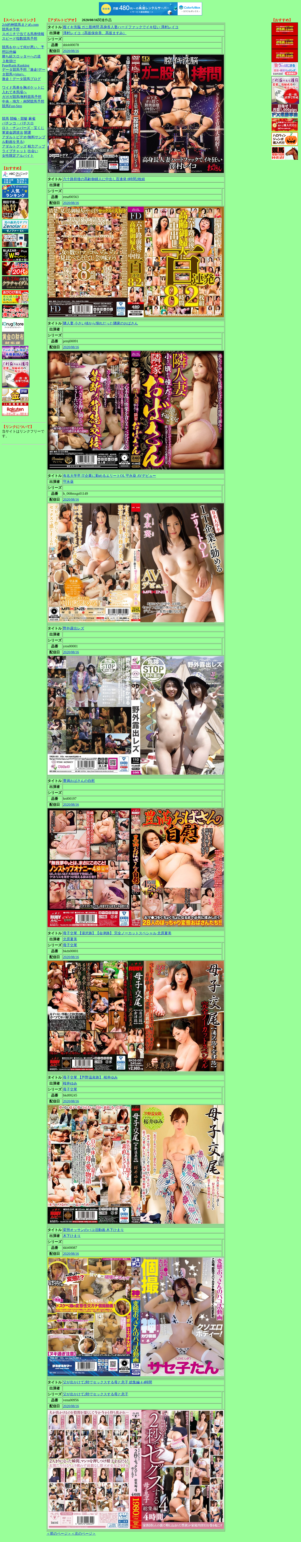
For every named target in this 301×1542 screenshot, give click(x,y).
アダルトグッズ (14, 146)
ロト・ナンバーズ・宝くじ (23, 128)
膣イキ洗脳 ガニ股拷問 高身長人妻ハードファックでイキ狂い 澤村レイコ (120, 27)
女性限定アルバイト (18, 155)
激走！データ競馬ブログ (21, 79)
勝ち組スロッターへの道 (21, 56)
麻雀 (31, 118)
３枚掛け (9, 61)
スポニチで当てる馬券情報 (23, 34)
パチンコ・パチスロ (18, 123)
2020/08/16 (71, 51)
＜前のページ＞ (58, 1533)
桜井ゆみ (70, 1083)
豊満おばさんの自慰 (79, 781)
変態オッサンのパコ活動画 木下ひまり (93, 1230)
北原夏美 (70, 939)
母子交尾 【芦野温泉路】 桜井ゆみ (90, 1077)
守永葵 (68, 481)
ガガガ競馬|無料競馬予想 (21, 97)
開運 (27, 132)
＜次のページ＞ (83, 1533)
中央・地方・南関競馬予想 (23, 101)
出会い (33, 151)
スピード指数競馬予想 (19, 38)
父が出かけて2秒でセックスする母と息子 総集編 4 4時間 (107, 1382)
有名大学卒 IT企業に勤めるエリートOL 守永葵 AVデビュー (109, 476)
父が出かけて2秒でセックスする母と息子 (95, 1394)
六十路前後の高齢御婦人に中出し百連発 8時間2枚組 (104, 179)
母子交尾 (70, 945)
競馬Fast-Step (12, 106)
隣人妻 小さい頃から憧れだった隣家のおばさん (100, 323)
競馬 (5, 118)
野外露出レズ (73, 628)
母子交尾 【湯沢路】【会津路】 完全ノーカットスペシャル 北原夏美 (117, 933)
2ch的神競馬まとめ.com (20, 24)
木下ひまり (72, 1236)
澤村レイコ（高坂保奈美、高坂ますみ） (94, 33)
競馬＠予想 (11, 29)
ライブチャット (14, 151)
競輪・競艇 (19, 118)
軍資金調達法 (12, 132)
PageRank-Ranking (15, 65)
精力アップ (36, 146)
